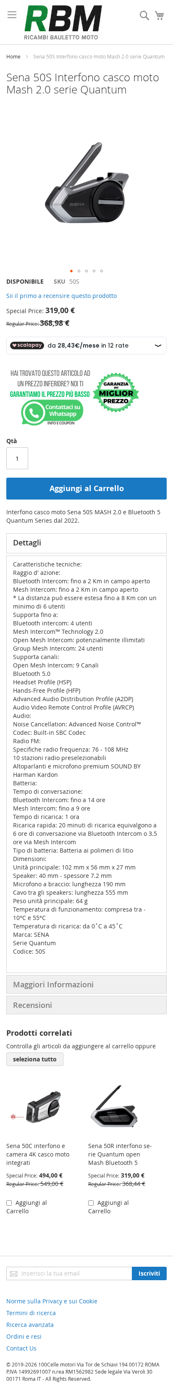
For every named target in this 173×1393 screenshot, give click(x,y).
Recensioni (32, 1005)
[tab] (86, 543)
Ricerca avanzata (30, 1325)
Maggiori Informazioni (53, 984)
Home (13, 56)
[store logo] (63, 22)
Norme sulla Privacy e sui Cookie (51, 1301)
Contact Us (21, 1348)
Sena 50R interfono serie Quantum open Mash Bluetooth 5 (120, 1154)
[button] (71, 271)
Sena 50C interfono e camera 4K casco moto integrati (37, 1154)
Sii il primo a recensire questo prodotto (61, 296)
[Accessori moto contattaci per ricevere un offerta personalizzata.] (72, 424)
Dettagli (27, 542)
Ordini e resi (24, 1336)
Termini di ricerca (31, 1313)
